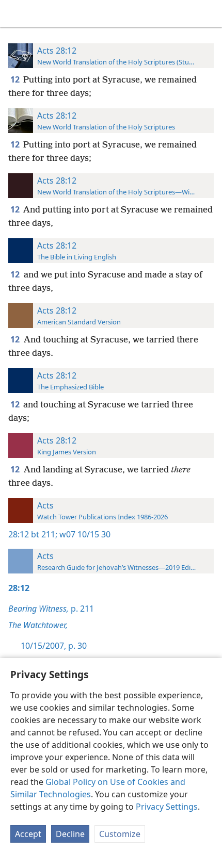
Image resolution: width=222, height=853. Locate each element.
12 (15, 79)
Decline (70, 834)
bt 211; (44, 534)
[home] (15, 13)
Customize (119, 834)
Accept (28, 834)
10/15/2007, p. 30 (54, 645)
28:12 (18, 534)
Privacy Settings (167, 806)
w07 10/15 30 (83, 534)
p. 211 (51, 608)
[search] (209, 13)
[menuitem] (15, 13)
